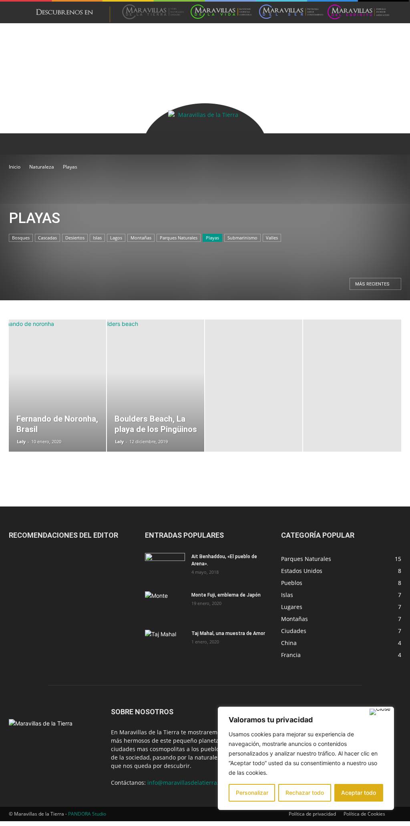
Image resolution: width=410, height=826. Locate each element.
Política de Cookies (364, 813)
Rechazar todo (304, 792)
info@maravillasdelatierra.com (188, 782)
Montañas (141, 238)
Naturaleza (41, 166)
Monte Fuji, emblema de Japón (226, 595)
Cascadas (47, 238)
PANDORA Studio (87, 813)
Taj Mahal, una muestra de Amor (228, 633)
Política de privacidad (312, 813)
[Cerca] (380, 712)
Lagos (116, 238)
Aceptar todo (358, 792)
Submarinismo (242, 238)
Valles (272, 238)
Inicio (14, 166)
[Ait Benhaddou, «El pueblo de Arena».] (165, 567)
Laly (21, 441)
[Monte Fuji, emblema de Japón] (165, 605)
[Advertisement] (154, 41)
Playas (212, 238)
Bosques (21, 238)
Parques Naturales (178, 238)
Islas (97, 238)
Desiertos (74, 238)
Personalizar (252, 792)
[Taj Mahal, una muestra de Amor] (165, 644)
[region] (306, 758)
